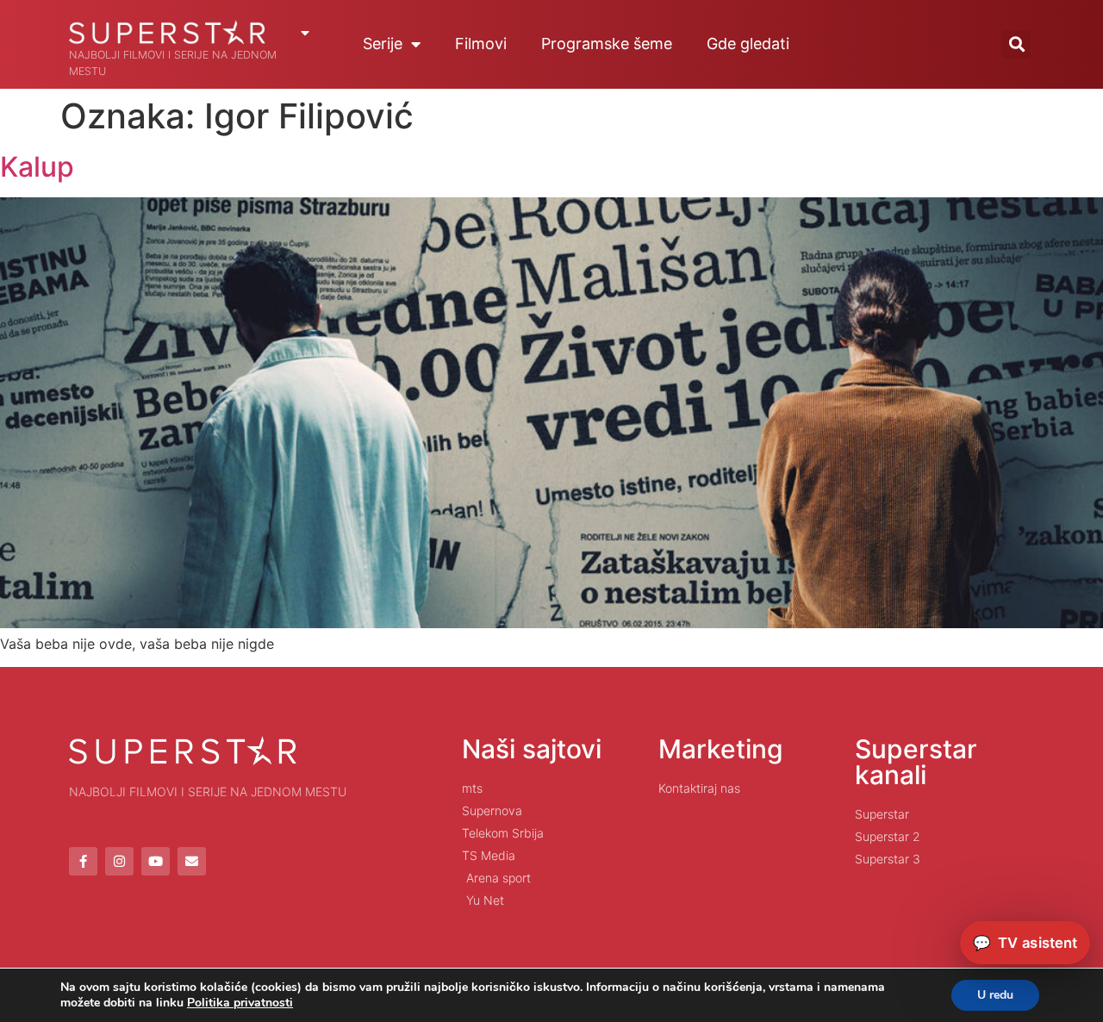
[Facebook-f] (83, 861)
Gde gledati (748, 43)
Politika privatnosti (240, 1002)
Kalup (37, 167)
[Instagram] (119, 861)
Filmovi (481, 43)
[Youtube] (155, 861)
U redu (995, 995)
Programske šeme (606, 43)
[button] (1016, 44)
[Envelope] (192, 861)
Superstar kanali (916, 761)
